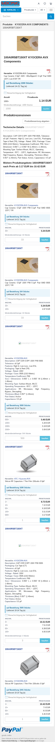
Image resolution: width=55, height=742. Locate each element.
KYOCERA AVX (20, 358)
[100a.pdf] (49, 71)
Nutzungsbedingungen (28, 741)
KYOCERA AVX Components (25, 73)
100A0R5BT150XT (14, 173)
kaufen (46, 109)
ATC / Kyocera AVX (22, 479)
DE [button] (41, 10)
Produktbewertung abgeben (37, 121)
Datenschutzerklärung (9, 741)
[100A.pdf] (48, 327)
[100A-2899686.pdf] (48, 447)
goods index (7, 735)
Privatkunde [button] (29, 10)
